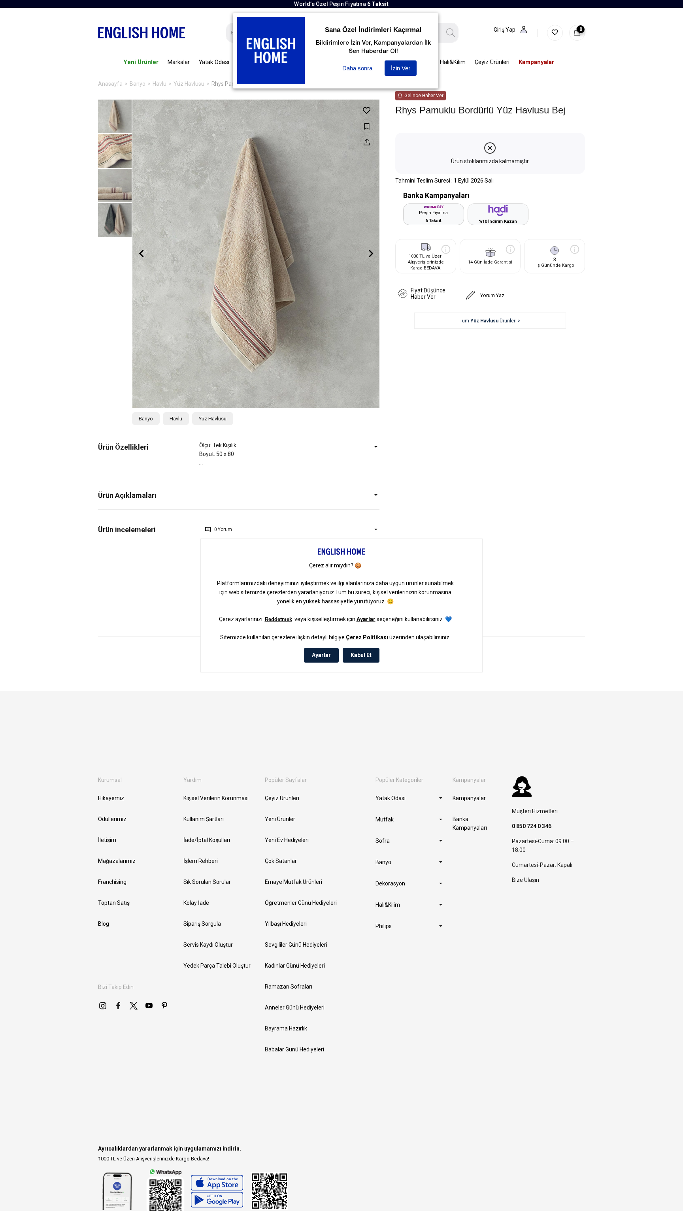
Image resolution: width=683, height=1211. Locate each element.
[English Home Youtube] (149, 1005)
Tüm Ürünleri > (490, 321)
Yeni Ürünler (280, 819)
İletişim (107, 840)
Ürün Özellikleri (123, 447)
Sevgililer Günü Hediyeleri (296, 945)
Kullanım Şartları (203, 819)
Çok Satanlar (281, 861)
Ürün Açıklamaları (127, 495)
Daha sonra (357, 68)
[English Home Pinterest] (164, 1005)
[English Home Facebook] (118, 1005)
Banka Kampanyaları (470, 823)
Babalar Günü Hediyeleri (294, 1049)
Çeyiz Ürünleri (282, 798)
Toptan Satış (114, 903)
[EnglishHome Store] (217, 1191)
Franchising (112, 882)
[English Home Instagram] (103, 1005)
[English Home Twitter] (133, 1005)
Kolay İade (196, 903)
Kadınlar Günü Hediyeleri (295, 965)
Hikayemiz (111, 798)
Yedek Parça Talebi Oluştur (217, 965)
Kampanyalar (469, 798)
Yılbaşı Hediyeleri (286, 924)
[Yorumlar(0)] (148, 530)
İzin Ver (400, 68)
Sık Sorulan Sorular (207, 882)
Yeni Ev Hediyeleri (287, 840)
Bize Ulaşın (525, 880)
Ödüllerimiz (112, 819)
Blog (103, 924)
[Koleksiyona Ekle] (367, 126)
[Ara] (450, 32)
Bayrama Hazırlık (286, 1028)
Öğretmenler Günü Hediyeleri (301, 903)
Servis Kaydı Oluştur (208, 945)
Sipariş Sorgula (202, 924)
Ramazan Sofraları (288, 986)
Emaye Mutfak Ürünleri (293, 882)
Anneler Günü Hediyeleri (295, 1007)
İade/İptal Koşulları (206, 840)
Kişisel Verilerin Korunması (216, 798)
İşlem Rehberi (200, 861)
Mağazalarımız (117, 861)
